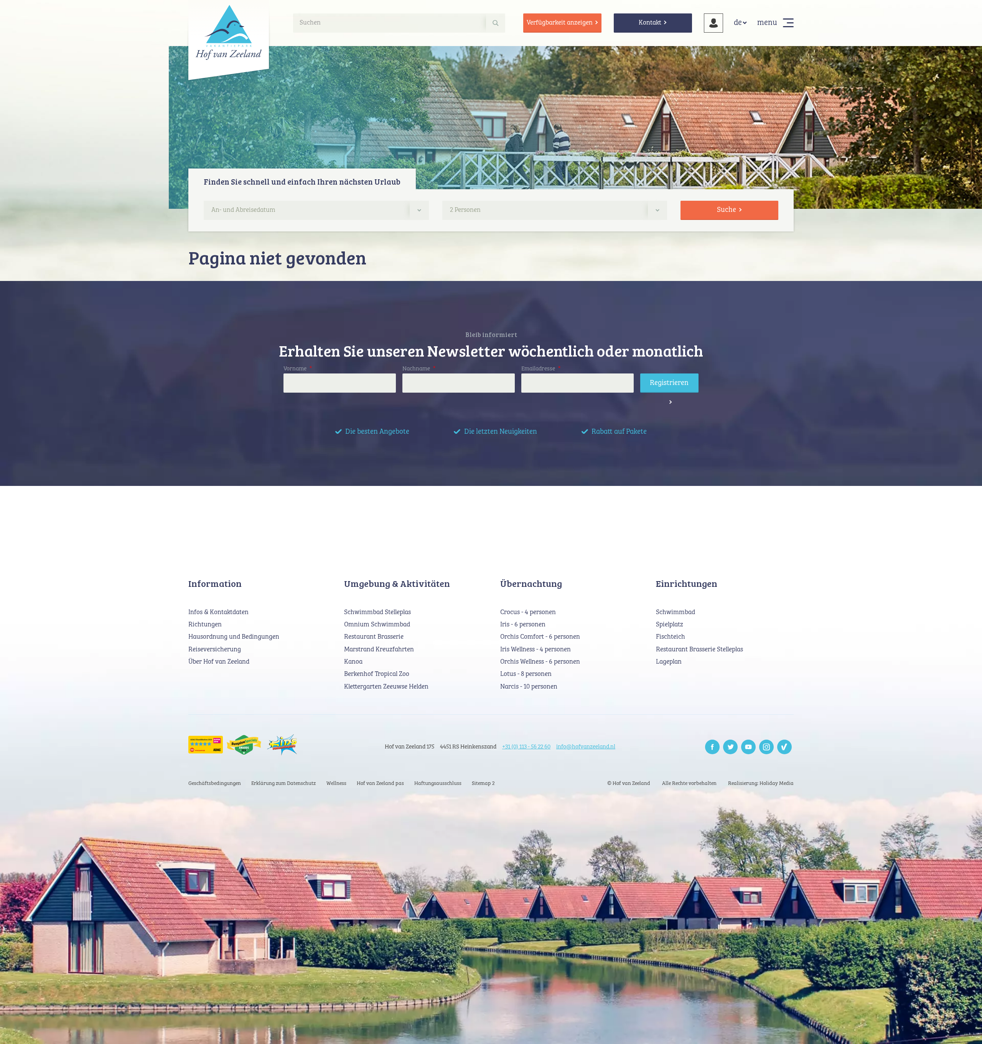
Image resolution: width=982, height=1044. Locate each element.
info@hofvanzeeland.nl (585, 746)
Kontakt (650, 22)
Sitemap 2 (483, 783)
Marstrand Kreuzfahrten (379, 649)
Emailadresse (540, 368)
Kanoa (353, 662)
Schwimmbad (675, 612)
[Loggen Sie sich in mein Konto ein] (713, 23)
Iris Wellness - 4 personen (535, 649)
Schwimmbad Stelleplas (377, 612)
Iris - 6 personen (522, 624)
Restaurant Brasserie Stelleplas (699, 649)
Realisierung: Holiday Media (761, 783)
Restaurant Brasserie (374, 637)
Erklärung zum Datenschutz (283, 783)
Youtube (748, 747)
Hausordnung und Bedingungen (233, 637)
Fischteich (670, 637)
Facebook (712, 747)
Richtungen (205, 624)
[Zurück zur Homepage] (228, 32)
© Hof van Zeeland (628, 783)
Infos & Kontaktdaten (218, 612)
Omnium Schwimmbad (377, 624)
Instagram (766, 747)
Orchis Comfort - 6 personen (540, 637)
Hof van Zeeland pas (380, 783)
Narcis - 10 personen (528, 686)
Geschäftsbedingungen (214, 783)
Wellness (336, 783)
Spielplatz (669, 624)
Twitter (730, 747)
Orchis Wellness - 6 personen (540, 662)
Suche (726, 210)
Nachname (418, 368)
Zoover (784, 747)
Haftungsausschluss (437, 783)
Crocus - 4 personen (528, 612)
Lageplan (669, 662)
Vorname (297, 368)
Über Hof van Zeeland (218, 662)
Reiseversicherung (214, 649)
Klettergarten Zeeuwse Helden (386, 686)
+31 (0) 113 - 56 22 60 (526, 746)
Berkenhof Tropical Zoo (376, 674)
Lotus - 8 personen (526, 674)
